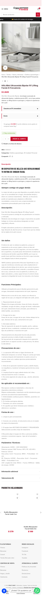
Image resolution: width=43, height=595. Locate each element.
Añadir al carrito (19, 139)
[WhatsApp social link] (12, 156)
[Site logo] (20, 9)
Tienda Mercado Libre (7, 558)
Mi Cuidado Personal (30, 153)
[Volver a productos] (5, 81)
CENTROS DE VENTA (7, 563)
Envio (6, 116)
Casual (2, 554)
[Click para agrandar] (5, 68)
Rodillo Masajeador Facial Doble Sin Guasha (31, 528)
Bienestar (3, 551)
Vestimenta (3, 577)
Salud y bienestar (17, 74)
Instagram (25, 547)
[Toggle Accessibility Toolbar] (4, 591)
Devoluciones (26, 573)
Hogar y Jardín (5, 573)
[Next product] (7, 81)
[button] (41, 513)
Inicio (3, 74)
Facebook (25, 551)
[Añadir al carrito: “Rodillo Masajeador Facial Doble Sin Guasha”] (37, 498)
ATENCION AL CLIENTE (30, 563)
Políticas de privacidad (29, 566)
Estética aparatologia (31, 74)
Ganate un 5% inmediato (12, 108)
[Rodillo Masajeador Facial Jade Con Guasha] (11, 501)
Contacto (25, 577)
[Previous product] (3, 81)
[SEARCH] (38, 14)
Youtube (24, 558)
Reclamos (25, 570)
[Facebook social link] (10, 156)
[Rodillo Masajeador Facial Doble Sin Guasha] (30, 508)
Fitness (2, 547)
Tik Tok (24, 554)
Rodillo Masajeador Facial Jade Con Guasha (11, 514)
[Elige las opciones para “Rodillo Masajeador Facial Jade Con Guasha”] (17, 498)
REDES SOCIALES (28, 544)
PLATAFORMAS (5, 544)
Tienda (8, 74)
